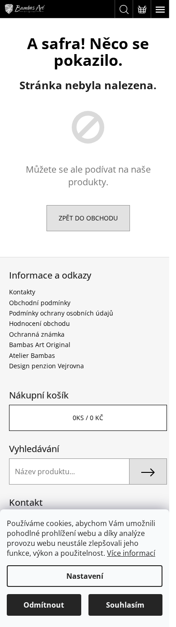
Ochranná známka (37, 334)
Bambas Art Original (39, 344)
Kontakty (22, 292)
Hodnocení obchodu (39, 323)
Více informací (131, 553)
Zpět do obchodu (88, 218)
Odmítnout (43, 605)
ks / (88, 417)
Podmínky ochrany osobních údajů (61, 313)
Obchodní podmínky (39, 302)
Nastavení (84, 576)
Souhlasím (125, 605)
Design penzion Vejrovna (46, 366)
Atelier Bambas (32, 355)
